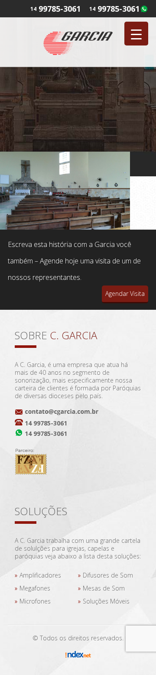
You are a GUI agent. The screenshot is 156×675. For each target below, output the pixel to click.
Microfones (35, 601)
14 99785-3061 (46, 423)
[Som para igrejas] (78, 41)
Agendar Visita (125, 293)
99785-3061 (119, 8)
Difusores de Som (108, 575)
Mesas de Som (104, 588)
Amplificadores (40, 575)
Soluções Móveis (106, 601)
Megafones (35, 588)
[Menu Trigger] (136, 33)
